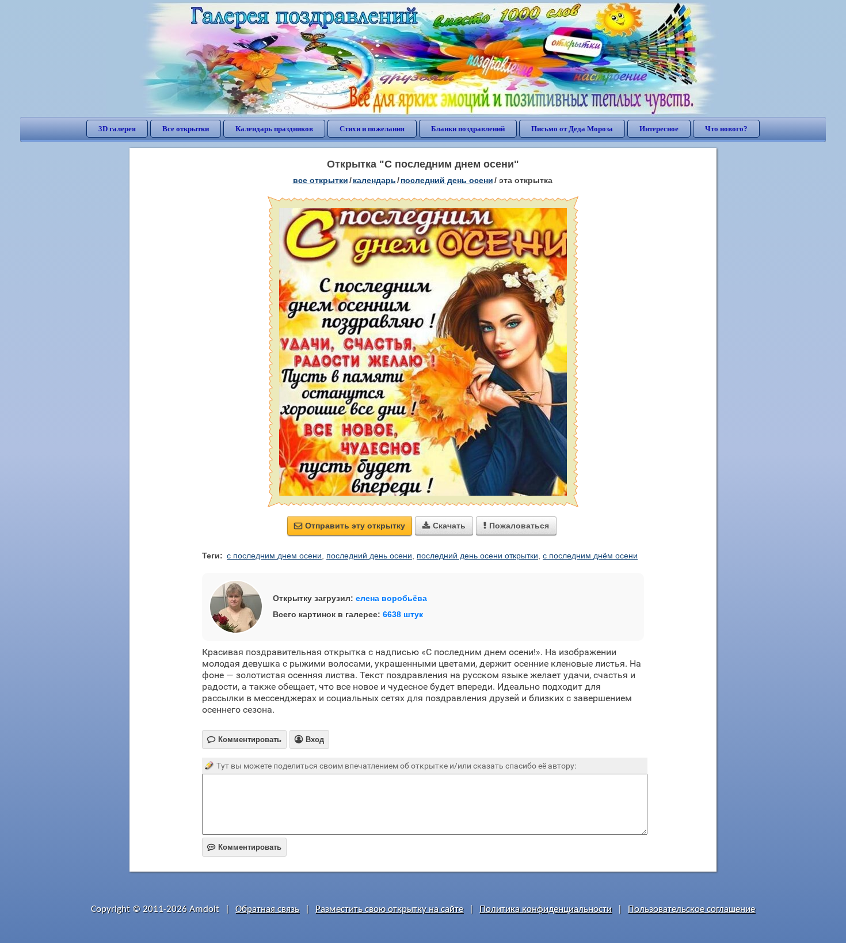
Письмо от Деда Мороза (572, 128)
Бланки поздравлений (468, 128)
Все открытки (185, 128)
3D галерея (117, 128)
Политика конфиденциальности (545, 909)
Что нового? (726, 128)
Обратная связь (267, 909)
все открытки (320, 180)
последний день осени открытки (477, 555)
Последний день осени (447, 180)
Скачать (444, 525)
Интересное (659, 128)
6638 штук (403, 614)
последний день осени (369, 555)
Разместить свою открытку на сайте (389, 909)
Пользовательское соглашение (691, 909)
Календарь (374, 180)
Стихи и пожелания (372, 128)
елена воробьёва (391, 598)
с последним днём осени (590, 555)
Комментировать (244, 847)
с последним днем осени (274, 555)
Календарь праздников (274, 128)
